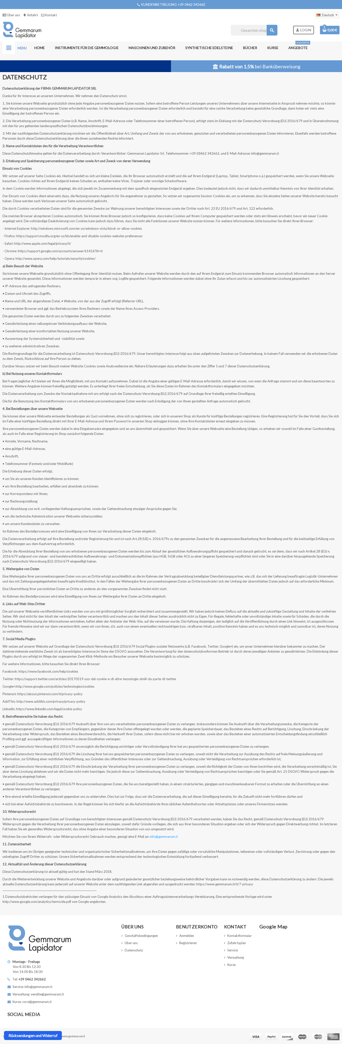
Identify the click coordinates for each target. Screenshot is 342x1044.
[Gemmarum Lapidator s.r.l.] (22, 30)
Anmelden (186, 936)
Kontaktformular (239, 936)
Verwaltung (235, 957)
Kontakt (50, 15)
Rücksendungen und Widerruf (33, 1035)
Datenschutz (134, 950)
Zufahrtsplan (236, 943)
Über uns (13, 15)
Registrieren (188, 943)
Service (232, 950)
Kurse (231, 965)
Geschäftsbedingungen (141, 936)
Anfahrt (30, 15)
